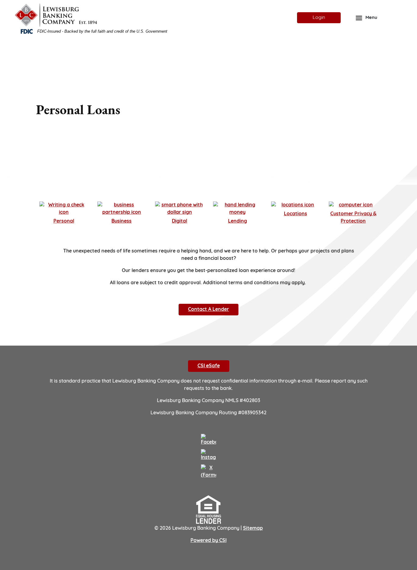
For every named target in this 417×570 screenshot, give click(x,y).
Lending (237, 221)
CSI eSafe (209, 366)
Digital (179, 221)
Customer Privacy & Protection (353, 218)
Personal (63, 221)
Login (319, 17)
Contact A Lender (208, 309)
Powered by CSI (208, 540)
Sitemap (253, 528)
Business (121, 221)
